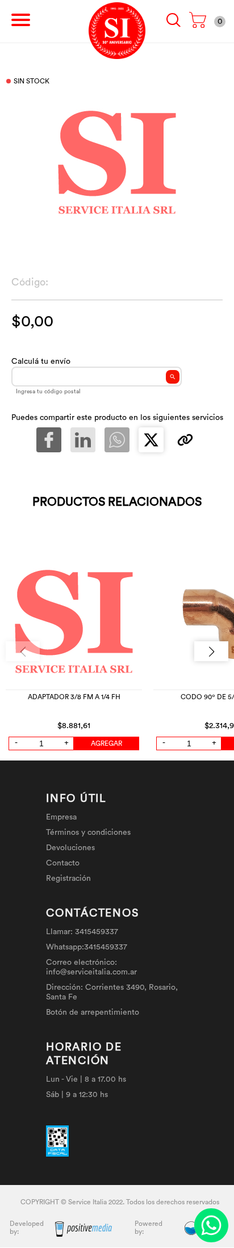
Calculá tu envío (40, 361)
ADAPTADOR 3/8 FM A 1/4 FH (74, 697)
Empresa (61, 817)
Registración (68, 879)
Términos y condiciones (88, 833)
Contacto (63, 863)
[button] (211, 651)
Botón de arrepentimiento (92, 1012)
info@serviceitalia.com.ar (91, 972)
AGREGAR (106, 743)
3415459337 (96, 932)
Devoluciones (70, 848)
